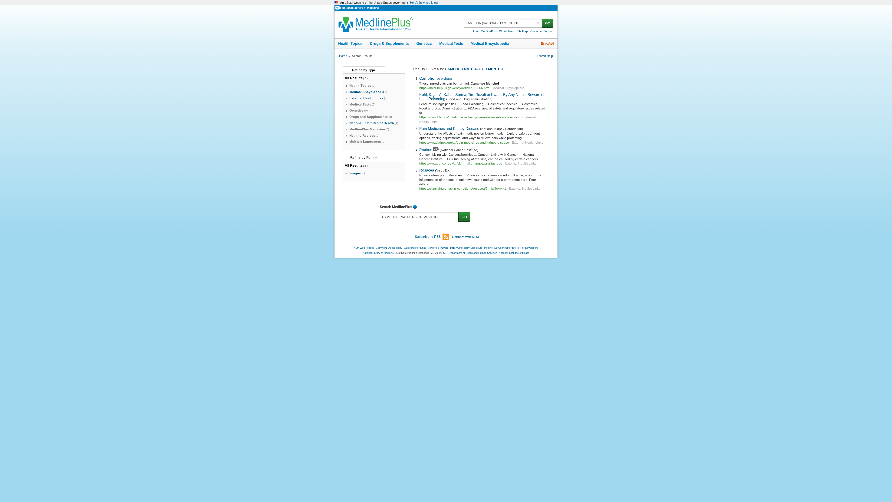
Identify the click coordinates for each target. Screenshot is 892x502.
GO (547, 23)
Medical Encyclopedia (490, 44)
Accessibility (395, 247)
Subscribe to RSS (428, 237)
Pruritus (425, 150)
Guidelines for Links (415, 247)
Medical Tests (451, 44)
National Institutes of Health (514, 252)
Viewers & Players (438, 247)
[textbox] (503, 23)
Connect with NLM (465, 237)
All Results (353, 78)
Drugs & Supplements (389, 44)
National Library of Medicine (360, 8)
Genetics (424, 44)
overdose (435, 78)
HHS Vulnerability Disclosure (466, 247)
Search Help (544, 56)
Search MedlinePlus (396, 207)
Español (547, 43)
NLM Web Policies (364, 247)
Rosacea (426, 170)
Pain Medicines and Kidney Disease (449, 128)
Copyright (381, 247)
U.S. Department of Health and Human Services (470, 252)
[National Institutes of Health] (338, 8)
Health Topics (350, 44)
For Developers (529, 247)
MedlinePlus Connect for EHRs (501, 247)
